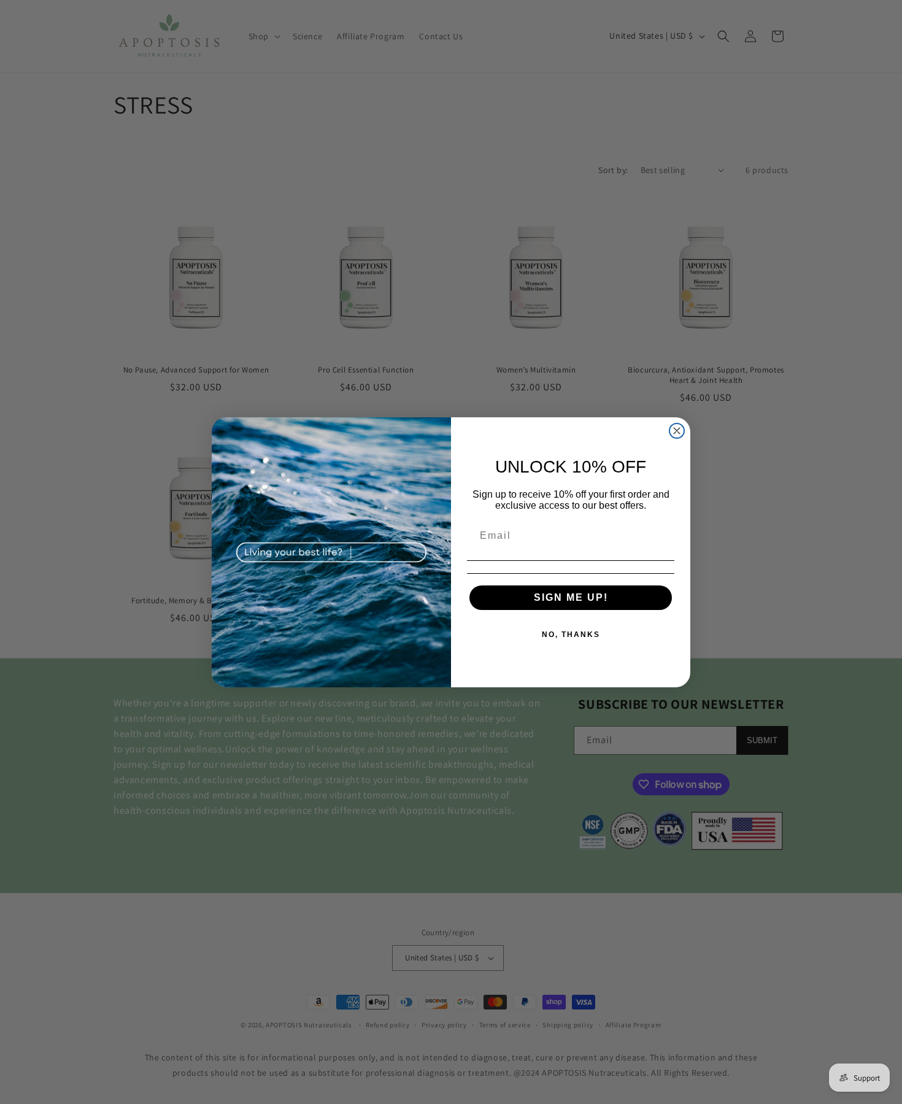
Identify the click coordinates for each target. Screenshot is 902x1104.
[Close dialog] (676, 430)
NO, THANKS (571, 634)
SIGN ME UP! (571, 597)
